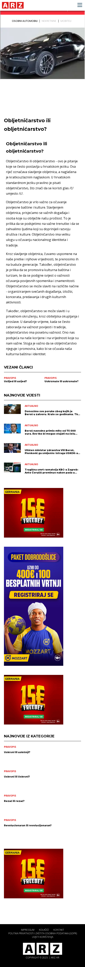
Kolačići (44, 929)
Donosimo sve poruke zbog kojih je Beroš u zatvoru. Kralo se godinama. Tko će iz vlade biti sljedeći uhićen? (52, 413)
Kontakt (58, 929)
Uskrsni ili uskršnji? (17, 752)
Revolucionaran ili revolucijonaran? (28, 825)
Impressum (27, 929)
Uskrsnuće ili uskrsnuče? (61, 381)
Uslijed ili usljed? (15, 381)
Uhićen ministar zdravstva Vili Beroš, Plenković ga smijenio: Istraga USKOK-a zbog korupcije (51, 452)
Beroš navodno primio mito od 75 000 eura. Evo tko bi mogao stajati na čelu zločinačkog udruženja (50, 432)
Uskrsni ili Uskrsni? (17, 776)
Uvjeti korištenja (42, 937)
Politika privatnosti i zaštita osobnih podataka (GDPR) (42, 933)
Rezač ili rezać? (14, 801)
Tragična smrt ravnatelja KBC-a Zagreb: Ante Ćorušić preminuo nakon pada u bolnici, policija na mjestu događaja (51, 471)
